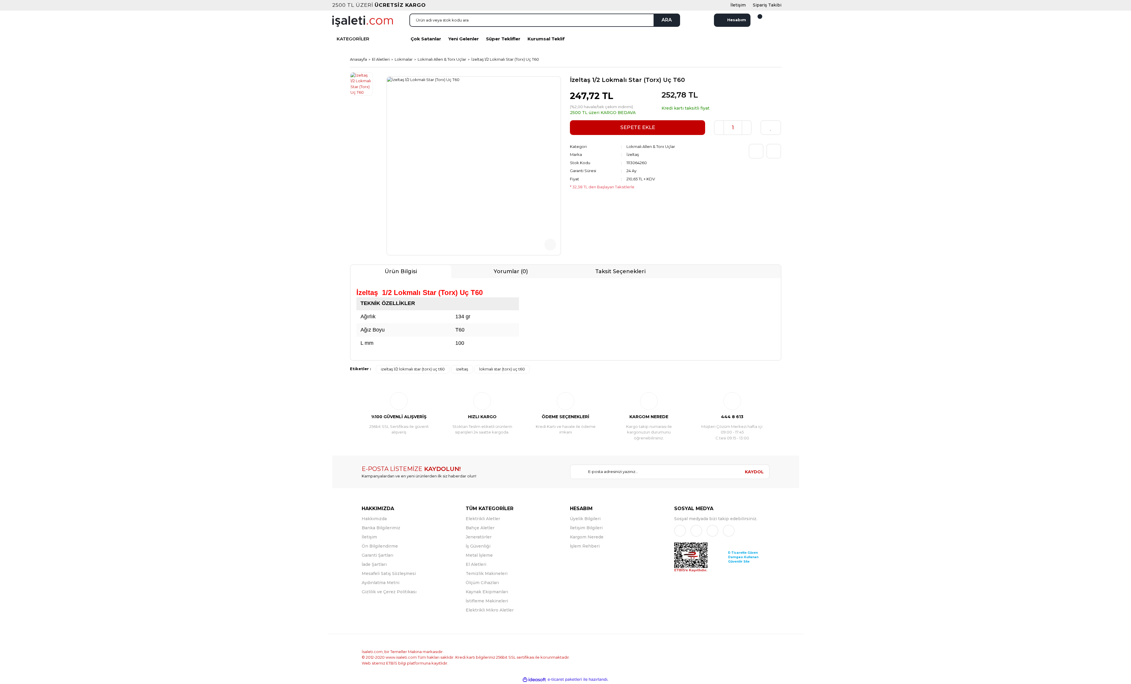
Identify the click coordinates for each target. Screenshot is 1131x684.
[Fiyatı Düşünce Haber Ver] (773, 151)
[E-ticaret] (565, 680)
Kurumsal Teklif (546, 39)
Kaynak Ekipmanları (487, 591)
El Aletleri (476, 564)
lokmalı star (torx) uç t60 (502, 369)
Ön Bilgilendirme (380, 546)
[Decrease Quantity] (719, 127)
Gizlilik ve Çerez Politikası (389, 591)
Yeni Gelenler (463, 39)
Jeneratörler (479, 537)
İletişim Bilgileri (586, 527)
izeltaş (462, 369)
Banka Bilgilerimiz (381, 527)
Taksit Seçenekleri (620, 271)
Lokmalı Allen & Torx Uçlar (650, 146)
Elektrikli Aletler (483, 518)
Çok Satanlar (426, 39)
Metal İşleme (479, 555)
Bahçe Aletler (480, 527)
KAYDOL (754, 471)
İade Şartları (374, 564)
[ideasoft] (534, 680)
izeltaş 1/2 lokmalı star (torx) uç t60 (413, 369)
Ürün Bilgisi (401, 271)
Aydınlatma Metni (380, 582)
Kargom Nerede (586, 537)
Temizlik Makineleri (486, 573)
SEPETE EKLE (637, 127)
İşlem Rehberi (585, 546)
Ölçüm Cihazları (482, 582)
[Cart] (756, 20)
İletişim (369, 537)
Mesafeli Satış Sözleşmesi (389, 573)
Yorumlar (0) (511, 271)
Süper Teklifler (503, 39)
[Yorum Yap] (756, 151)
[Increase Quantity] (746, 127)
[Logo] (362, 20)
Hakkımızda (374, 518)
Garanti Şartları (377, 555)
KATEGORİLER (353, 39)
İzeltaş (632, 154)
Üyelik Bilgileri (585, 518)
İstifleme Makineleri (487, 601)
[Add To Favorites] (770, 127)
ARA (667, 20)
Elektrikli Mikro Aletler (490, 610)
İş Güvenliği (478, 546)
